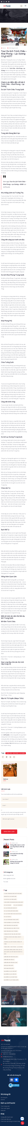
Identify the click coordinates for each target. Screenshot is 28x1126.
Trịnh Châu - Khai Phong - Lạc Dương (15, 753)
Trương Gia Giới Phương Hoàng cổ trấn (13, 942)
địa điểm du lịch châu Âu (10, 974)
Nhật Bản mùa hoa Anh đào (11, 925)
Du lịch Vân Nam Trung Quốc (11, 919)
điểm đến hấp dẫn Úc (9, 959)
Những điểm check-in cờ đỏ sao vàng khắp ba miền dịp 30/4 (17, 846)
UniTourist (6, 735)
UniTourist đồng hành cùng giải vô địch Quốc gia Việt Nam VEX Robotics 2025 (13, 951)
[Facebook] (12, 1080)
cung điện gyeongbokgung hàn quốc (13, 902)
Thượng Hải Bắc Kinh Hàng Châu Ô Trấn (12, 938)
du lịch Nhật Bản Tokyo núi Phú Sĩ (12, 913)
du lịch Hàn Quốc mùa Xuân (11, 910)
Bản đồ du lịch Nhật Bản (10, 896)
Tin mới (5, 882)
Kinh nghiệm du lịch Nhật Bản (11, 922)
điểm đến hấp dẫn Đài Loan (10, 962)
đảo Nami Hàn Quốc (9, 968)
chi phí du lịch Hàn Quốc (10, 899)
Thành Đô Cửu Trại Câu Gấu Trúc (12, 934)
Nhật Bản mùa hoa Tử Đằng (11, 931)
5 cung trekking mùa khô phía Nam (12, 893)
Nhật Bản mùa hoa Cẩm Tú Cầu (11, 928)
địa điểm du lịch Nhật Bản (10, 977)
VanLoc (4, 48)
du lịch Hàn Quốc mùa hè (10, 908)
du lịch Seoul (7, 916)
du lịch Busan (7, 905)
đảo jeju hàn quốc (8, 965)
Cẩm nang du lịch (13, 48)
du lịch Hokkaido (18, 905)
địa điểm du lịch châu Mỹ (10, 971)
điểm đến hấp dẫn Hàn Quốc (11, 956)
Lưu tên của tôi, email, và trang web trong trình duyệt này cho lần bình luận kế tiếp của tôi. (13, 813)
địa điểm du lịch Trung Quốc (11, 979)
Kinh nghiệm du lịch (9, 878)
